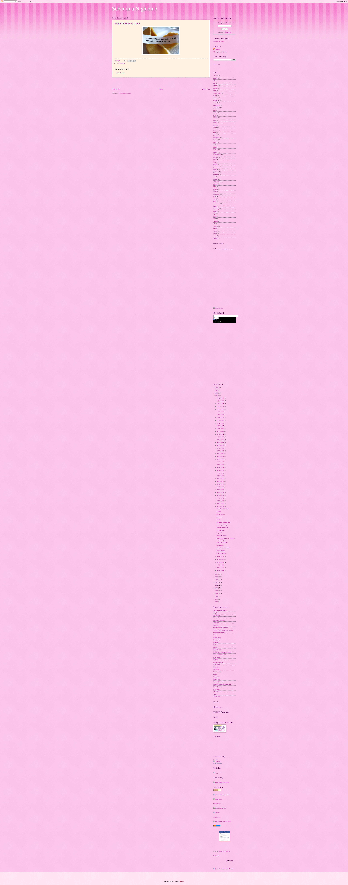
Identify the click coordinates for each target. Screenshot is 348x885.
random (215, 179)
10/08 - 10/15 (220, 426)
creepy (215, 113)
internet (215, 140)
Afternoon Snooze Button (219, 610)
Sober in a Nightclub (134, 8)
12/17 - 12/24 (220, 403)
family (215, 122)
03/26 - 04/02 (220, 490)
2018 (216, 393)
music (214, 159)
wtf (214, 236)
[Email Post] (125, 61)
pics (224, 837)
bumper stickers (217, 93)
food (214, 127)
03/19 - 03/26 (220, 492)
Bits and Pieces (217, 618)
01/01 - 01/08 (220, 570)
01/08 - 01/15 (220, 568)
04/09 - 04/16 (220, 484)
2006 (216, 602)
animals (215, 78)
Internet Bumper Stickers (219, 655)
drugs (214, 115)
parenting (215, 167)
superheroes (216, 204)
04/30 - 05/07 (220, 476)
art (214, 81)
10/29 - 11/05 (220, 420)
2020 (216, 387)
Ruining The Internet (218, 682)
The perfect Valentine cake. (223, 522)
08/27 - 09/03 (220, 442)
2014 (216, 579)
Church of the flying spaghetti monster (223, 630)
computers (216, 108)
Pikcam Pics (216, 677)
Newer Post (116, 89)
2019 (216, 390)
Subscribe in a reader (218, 41)
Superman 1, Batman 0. (222, 542)
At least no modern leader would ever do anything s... (226, 539)
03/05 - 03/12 (220, 498)
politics (215, 169)
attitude (215, 85)
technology (216, 209)
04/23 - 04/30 (220, 478)
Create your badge (217, 763)
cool (214, 110)
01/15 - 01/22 (220, 565)
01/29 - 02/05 (220, 559)
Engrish (215, 118)
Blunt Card (216, 622)
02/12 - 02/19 (220, 506)
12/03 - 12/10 (220, 409)
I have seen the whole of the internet (222, 652)
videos (215, 226)
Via (214, 223)
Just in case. (219, 517)
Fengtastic (216, 642)
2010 (216, 591)
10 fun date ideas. (221, 530)
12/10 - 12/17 (220, 406)
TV (214, 219)
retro (214, 186)
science (215, 191)
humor (221, 837)
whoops (215, 228)
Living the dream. (221, 550)
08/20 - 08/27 (220, 445)
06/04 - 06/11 (220, 465)
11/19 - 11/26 (220, 412)
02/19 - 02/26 (220, 503)
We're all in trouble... (222, 553)
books (214, 90)
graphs (215, 135)
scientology (216, 194)
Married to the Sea (218, 662)
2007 (216, 599)
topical (215, 211)
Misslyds (217, 49)
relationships (121, 63)
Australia (215, 88)
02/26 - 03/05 (220, 501)
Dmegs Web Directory (224, 851)
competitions (216, 105)
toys (214, 214)
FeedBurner (228, 32)
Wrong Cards (216, 696)
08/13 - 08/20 (220, 448)
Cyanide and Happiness (219, 632)
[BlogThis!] (130, 61)
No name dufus (217, 672)
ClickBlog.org (217, 803)
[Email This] (128, 61)
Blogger (182, 881)
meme (215, 152)
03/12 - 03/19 (220, 495)
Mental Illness (216, 154)
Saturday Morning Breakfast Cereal (222, 684)
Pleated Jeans (216, 679)
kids (214, 142)
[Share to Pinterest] (135, 61)
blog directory (217, 817)
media (215, 147)
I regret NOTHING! (222, 535)
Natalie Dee (216, 667)
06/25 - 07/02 (220, 459)
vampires (215, 221)
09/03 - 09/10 (220, 440)
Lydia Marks (216, 759)
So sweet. (219, 511)
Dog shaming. (220, 545)
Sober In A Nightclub (224, 834)
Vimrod (215, 694)
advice (215, 76)
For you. (219, 519)
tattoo (214, 206)
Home (161, 89)
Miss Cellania (216, 664)
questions (215, 174)
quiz (214, 177)
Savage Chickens (217, 687)
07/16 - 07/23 (220, 456)
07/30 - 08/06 (220, 453)
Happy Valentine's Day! (127, 23)
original (215, 164)
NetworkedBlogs (223, 832)
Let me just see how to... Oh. (223, 548)
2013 (216, 582)
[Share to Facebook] (133, 61)
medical (215, 149)
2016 (216, 574)
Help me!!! (219, 533)
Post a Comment (121, 73)
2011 (216, 588)
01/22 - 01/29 (220, 562)
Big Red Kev (216, 615)
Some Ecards (216, 689)
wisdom (215, 231)
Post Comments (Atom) (125, 93)
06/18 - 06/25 (220, 462)
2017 (216, 396)
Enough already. (221, 514)
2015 (216, 577)
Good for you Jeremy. (222, 525)
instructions (216, 137)
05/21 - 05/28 (220, 467)
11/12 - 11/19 (220, 415)
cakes (214, 95)
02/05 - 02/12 (220, 556)
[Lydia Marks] (217, 761)
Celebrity (215, 100)
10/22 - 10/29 (220, 423)
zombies (215, 238)
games (215, 130)
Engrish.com (216, 640)
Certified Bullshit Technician (220, 627)
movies (215, 157)
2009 (216, 593)
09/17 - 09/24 (220, 434)
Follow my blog (224, 840)
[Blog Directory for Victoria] (217, 790)
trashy (215, 216)
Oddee (215, 674)
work (214, 233)
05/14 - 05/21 (220, 470)
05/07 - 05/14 (220, 473)
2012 (216, 585)
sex (214, 196)
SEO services (216, 856)
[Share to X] (132, 61)
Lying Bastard (216, 657)
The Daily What (217, 691)
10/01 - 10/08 (220, 428)
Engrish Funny (217, 637)
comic (215, 103)
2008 (216, 596)
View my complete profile (220, 52)
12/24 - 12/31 (220, 401)
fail (214, 120)
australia (227, 837)
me (214, 145)
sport (214, 201)
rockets (215, 189)
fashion (215, 125)
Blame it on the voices (218, 620)
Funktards (215, 645)
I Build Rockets (217, 650)
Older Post (206, 89)
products (215, 172)
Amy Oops (216, 613)
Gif (214, 132)
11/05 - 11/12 (220, 417)
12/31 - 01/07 (220, 398)
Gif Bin (215, 647)
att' (214, 83)
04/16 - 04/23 (220, 481)
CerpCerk (215, 625)
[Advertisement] (160, 82)
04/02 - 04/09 (220, 487)
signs (214, 199)
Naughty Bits (216, 669)
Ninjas (215, 162)
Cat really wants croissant (223, 509)
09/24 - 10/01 (220, 431)
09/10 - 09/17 (220, 437)
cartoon (215, 98)
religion (215, 184)
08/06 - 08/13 (220, 451)
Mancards (215, 659)
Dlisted (215, 635)
